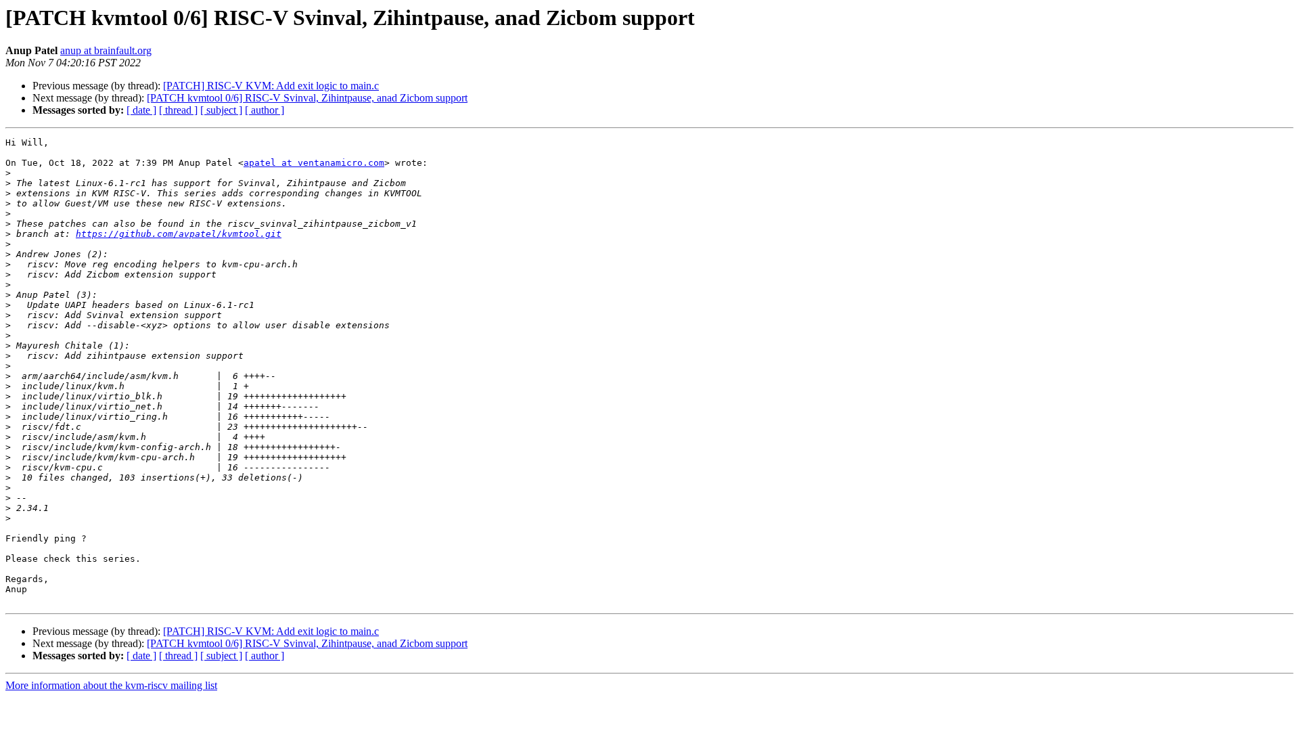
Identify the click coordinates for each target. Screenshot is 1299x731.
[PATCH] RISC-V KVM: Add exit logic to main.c (271, 85)
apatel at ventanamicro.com (314, 163)
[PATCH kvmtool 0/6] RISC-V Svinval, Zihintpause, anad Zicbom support (307, 98)
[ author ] (264, 110)
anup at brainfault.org (106, 50)
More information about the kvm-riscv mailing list (111, 685)
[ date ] (141, 110)
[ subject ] (221, 110)
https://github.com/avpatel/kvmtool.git (178, 234)
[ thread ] (178, 110)
